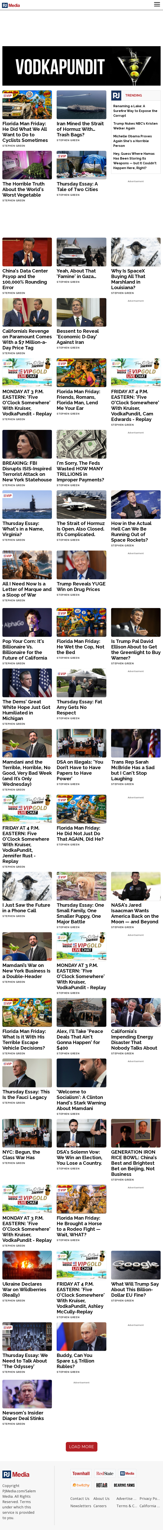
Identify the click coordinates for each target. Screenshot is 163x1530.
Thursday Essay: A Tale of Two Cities (77, 186)
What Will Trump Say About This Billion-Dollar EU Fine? (135, 1289)
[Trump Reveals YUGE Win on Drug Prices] (81, 565)
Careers (100, 1505)
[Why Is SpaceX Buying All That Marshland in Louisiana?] (136, 251)
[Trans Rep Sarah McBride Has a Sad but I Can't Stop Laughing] (136, 743)
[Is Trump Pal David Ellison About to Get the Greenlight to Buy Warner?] (136, 622)
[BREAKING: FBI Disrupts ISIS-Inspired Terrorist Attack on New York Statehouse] (27, 444)
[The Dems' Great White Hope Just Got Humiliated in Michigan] (27, 682)
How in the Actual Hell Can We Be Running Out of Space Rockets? (131, 531)
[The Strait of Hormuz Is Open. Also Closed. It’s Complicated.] (81, 504)
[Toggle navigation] (157, 5)
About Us (101, 1498)
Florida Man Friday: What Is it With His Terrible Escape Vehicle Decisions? (24, 1039)
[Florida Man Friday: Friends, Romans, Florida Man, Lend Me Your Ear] (81, 372)
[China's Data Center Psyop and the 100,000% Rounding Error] (27, 251)
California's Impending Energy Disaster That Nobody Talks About (134, 1039)
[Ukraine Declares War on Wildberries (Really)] (27, 1265)
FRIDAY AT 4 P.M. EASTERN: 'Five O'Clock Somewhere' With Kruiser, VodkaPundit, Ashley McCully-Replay (81, 1298)
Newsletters (80, 1505)
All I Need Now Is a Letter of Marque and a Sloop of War (27, 589)
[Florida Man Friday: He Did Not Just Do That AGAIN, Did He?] (81, 809)
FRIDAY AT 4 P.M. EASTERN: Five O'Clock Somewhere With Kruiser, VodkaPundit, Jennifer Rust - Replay (25, 844)
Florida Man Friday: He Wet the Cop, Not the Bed (80, 646)
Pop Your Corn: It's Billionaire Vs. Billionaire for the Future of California (24, 649)
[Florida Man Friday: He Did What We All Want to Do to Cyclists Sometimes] (27, 104)
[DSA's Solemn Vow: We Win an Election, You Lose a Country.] (81, 1133)
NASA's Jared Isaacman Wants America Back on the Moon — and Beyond (135, 913)
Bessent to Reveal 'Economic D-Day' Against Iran (78, 336)
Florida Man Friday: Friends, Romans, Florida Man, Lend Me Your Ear (78, 400)
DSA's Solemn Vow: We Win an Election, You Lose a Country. (79, 1157)
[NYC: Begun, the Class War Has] (27, 1133)
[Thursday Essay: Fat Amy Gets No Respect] (81, 682)
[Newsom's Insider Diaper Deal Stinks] (27, 1394)
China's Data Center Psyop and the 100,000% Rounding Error (25, 279)
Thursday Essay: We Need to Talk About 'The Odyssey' (25, 1360)
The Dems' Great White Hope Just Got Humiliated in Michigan (26, 710)
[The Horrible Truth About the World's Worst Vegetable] (27, 165)
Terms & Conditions (127, 1505)
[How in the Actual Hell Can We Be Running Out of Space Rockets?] (136, 504)
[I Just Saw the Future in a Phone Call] (27, 886)
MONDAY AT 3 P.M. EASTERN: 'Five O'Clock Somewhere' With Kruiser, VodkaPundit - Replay (27, 403)
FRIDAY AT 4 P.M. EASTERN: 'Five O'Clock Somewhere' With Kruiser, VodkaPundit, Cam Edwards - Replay (135, 405)
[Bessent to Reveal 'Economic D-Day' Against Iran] (81, 312)
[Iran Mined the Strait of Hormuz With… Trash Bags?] (81, 104)
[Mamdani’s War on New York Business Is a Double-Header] (27, 946)
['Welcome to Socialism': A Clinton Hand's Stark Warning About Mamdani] (81, 1072)
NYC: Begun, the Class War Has (21, 1154)
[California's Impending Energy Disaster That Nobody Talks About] (136, 1012)
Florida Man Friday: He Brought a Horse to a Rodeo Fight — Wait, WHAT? (79, 1226)
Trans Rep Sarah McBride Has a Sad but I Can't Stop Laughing (133, 770)
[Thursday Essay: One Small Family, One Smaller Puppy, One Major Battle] (81, 886)
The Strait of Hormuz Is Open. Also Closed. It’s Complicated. (81, 528)
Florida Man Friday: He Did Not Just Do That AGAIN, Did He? (80, 833)
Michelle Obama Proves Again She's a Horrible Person (132, 141)
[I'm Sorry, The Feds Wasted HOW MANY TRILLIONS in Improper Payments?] (81, 444)
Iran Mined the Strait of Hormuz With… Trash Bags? (80, 129)
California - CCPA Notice (150, 1505)
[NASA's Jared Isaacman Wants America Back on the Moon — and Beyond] (136, 886)
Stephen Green (13, 145)
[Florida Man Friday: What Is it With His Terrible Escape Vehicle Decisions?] (27, 1012)
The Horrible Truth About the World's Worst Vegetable (23, 189)
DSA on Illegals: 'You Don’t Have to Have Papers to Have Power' (80, 770)
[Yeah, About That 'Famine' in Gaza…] (81, 251)
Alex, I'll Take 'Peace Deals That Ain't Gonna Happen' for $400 (80, 1039)
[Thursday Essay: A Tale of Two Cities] (81, 165)
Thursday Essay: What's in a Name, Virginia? (23, 528)
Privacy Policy (150, 1498)
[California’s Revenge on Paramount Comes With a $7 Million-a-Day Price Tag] (27, 312)
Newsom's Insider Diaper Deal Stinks (23, 1415)
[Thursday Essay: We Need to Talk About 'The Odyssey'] (27, 1336)
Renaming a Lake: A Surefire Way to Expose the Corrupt (135, 111)
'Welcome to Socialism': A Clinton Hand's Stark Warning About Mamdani (81, 1100)
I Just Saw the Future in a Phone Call (26, 907)
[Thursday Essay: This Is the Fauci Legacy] (27, 1072)
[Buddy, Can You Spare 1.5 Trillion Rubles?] (81, 1336)
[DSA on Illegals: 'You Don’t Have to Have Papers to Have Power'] (81, 743)
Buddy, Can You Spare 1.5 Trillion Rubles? (75, 1360)
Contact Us (79, 1498)
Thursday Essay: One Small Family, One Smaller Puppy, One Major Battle (80, 913)
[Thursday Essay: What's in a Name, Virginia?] (27, 504)
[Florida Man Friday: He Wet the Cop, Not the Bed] (81, 622)
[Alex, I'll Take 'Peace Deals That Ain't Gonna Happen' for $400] (81, 1012)
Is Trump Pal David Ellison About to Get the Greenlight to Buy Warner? (135, 649)
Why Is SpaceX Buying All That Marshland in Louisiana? (128, 279)
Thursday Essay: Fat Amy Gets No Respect (79, 707)
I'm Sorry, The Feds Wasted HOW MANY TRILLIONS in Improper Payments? (80, 471)
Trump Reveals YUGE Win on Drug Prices (81, 586)
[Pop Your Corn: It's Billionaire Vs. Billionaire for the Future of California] (27, 622)
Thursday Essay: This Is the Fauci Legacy (26, 1094)
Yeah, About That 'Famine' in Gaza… (76, 273)
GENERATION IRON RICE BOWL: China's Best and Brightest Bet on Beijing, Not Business (134, 1163)
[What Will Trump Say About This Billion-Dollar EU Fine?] (136, 1265)
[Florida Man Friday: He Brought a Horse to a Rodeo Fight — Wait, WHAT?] (81, 1199)
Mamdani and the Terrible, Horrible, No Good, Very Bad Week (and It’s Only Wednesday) (27, 773)
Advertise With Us (127, 1498)
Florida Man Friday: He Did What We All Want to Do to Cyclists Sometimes (25, 132)
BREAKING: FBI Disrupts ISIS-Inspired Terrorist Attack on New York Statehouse (27, 471)
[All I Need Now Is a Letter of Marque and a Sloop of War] (27, 565)
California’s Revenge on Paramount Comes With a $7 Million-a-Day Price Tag (27, 339)
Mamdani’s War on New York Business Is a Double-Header (26, 970)
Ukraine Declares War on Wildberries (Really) (24, 1289)
